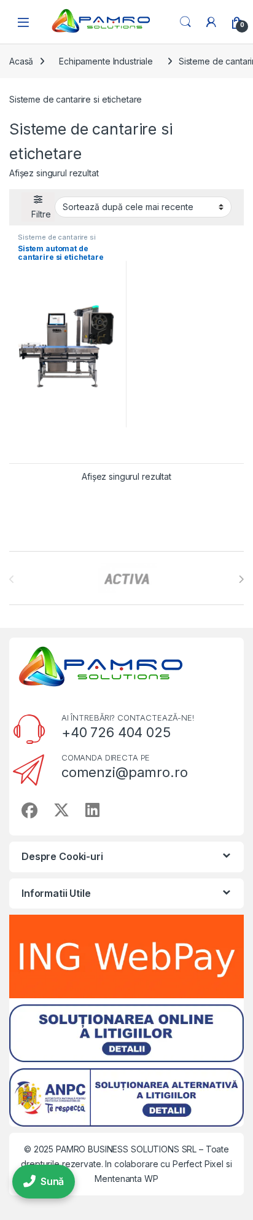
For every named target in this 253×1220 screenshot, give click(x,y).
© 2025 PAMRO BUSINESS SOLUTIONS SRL (111, 1149)
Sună (52, 1181)
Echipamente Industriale (106, 61)
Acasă (21, 61)
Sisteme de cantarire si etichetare (57, 241)
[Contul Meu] (211, 22)
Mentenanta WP (126, 1178)
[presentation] (241, 579)
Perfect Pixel (198, 1164)
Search (185, 22)
